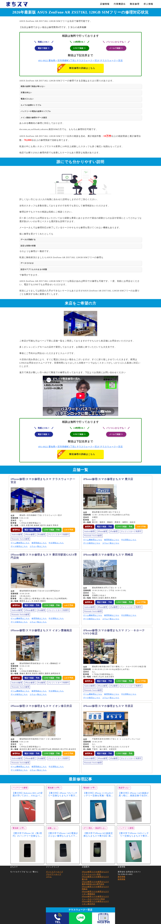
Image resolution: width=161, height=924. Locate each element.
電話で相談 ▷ (44, 48)
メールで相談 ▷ (116, 48)
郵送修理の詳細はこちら (82, 68)
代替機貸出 (120, 4)
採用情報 (121, 879)
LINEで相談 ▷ (79, 48)
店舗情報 (105, 4)
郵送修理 (134, 4)
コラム (49, 877)
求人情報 (148, 4)
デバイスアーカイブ (54, 872)
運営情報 (121, 877)
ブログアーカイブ (53, 874)
